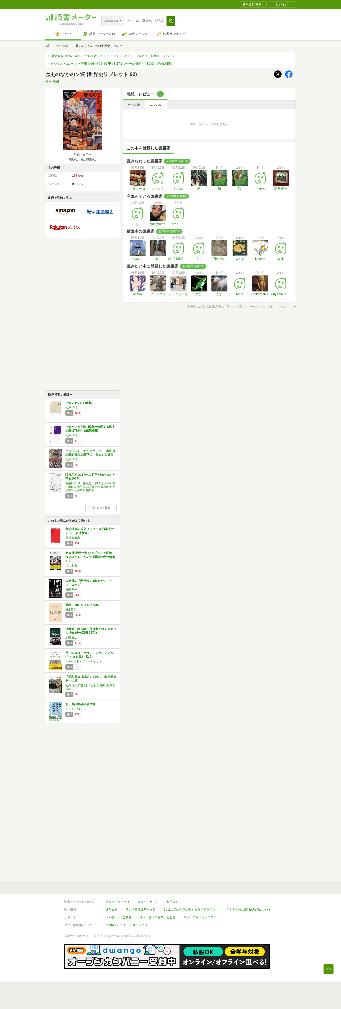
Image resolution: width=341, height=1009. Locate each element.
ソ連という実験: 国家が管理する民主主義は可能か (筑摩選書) (90, 429)
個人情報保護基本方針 (141, 909)
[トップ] (47, 46)
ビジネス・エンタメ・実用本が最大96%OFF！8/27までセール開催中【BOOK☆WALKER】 (112, 63)
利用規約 (172, 901)
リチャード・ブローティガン (83, 661)
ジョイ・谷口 (73, 708)
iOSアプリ (140, 925)
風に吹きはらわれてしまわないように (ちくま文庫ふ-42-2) (90, 655)
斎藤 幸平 (71, 589)
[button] (171, 21)
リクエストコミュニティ (199, 917)
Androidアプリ (115, 925)
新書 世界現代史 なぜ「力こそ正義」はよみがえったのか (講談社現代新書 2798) (90, 556)
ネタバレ (156, 105)
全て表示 (134, 105)
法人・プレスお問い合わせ (157, 917)
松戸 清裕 (62, 46)
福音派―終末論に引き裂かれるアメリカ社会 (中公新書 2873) (90, 631)
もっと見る (103, 507)
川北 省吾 (71, 565)
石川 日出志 (72, 537)
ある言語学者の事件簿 (80, 704)
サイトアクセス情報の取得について (247, 909)
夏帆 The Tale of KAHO (82, 605)
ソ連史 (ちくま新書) (78, 403)
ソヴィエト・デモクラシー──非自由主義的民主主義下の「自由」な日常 (90, 453)
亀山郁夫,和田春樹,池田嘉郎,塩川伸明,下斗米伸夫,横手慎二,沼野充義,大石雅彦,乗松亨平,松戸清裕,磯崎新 (90, 487)
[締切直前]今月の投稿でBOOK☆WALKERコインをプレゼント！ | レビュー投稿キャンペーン (113, 56)
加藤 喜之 (71, 637)
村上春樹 (70, 609)
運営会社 (112, 909)
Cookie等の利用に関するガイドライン (189, 909)
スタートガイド (148, 901)
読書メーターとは (118, 901)
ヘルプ (110, 917)
